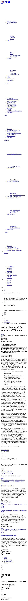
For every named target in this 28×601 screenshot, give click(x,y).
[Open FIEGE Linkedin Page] (1, 566)
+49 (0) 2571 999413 (7, 473)
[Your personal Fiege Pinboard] (4, 290)
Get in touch (10, 229)
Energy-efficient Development (17, 195)
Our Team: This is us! (15, 166)
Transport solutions (11, 104)
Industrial (9, 58)
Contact (9, 276)
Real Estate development (13, 181)
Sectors (5, 5)
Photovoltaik (13, 212)
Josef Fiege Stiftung (12, 275)
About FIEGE (10, 266)
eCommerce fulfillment (12, 99)
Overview (9, 129)
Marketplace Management (13, 130)
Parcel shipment (11, 102)
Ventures (6, 232)
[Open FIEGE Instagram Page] (2, 570)
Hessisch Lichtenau (15, 228)
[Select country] (5, 313)
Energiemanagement (15, 210)
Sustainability (10, 272)
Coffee (11, 54)
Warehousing (10, 98)
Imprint (5, 558)
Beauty (11, 52)
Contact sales (10, 80)
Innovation (9, 271)
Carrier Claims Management (14, 133)
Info (2, 503)
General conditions (8, 561)
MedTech (12, 37)
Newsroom (9, 278)
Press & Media (10, 79)
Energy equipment (14, 74)
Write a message (5, 450)
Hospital (12, 36)
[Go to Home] (5, 3)
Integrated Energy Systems (13, 197)
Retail (8, 77)
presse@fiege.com (7, 471)
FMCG (8, 40)
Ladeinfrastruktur (14, 211)
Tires (8, 76)
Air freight (9, 108)
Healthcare (9, 24)
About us (6, 253)
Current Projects (11, 214)
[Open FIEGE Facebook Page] (1, 573)
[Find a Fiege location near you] (4, 315)
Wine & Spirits (13, 56)
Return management (12, 101)
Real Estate (6, 140)
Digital (5, 115)
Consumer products (11, 21)
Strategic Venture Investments (14, 250)
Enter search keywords (6, 598)
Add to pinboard (5, 356)
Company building (11, 247)
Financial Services (11, 134)
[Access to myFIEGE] (4, 302)
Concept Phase (10, 167)
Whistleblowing (8, 560)
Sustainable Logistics (12, 105)
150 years (9, 269)
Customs (9, 109)
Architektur (13, 193)
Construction (13, 73)
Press (8, 283)
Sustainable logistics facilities (14, 196)
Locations (9, 268)
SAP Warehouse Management (14, 111)
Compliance (10, 273)
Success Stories (14, 180)
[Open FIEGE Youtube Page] (2, 567)
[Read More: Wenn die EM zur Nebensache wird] (14, 530)
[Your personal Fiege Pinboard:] (2, 469)
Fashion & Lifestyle (12, 22)
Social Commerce (11, 106)
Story (2, 478)
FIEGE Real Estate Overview (14, 154)
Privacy (5, 557)
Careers (9, 282)
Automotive (13, 70)
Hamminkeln (13, 226)
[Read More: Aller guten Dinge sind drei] (14, 481)
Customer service (11, 136)
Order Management (11, 131)
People (2, 334)
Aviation (12, 71)
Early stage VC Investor (13, 248)
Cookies (6, 563)
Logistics (6, 83)
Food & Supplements (15, 55)
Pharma (12, 39)
